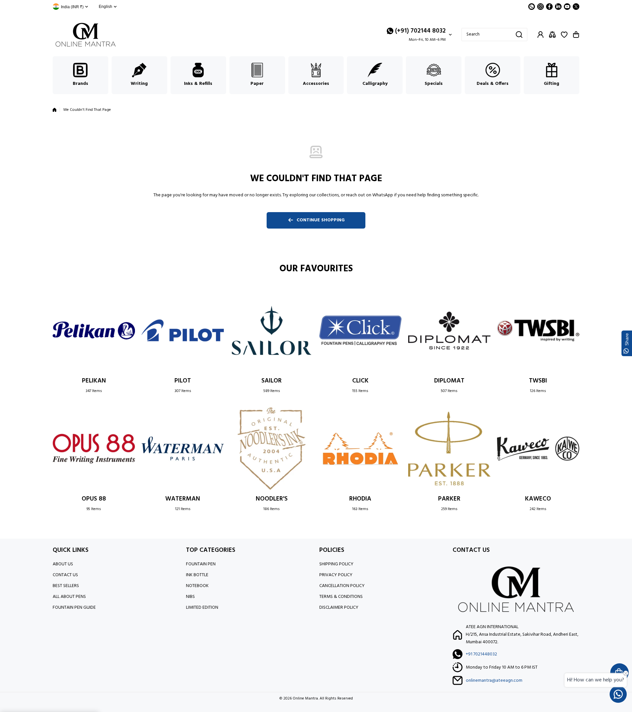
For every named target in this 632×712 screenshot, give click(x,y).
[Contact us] (618, 694)
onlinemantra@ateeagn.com (494, 680)
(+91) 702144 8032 (420, 31)
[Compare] (552, 34)
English (105, 6)
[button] (576, 34)
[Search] (519, 34)
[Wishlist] (564, 34)
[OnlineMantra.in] (85, 35)
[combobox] (494, 34)
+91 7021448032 (481, 654)
